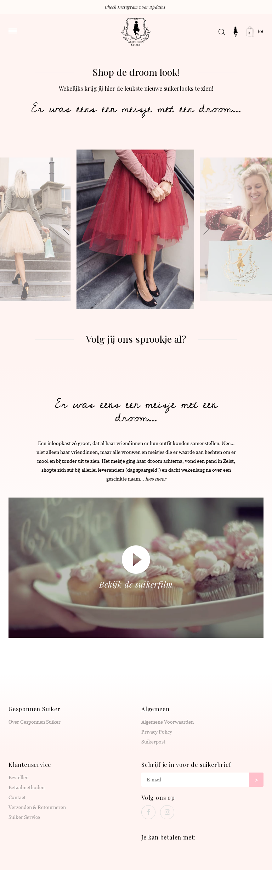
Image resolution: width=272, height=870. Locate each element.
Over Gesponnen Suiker (34, 722)
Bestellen (18, 777)
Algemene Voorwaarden (167, 722)
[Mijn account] (236, 32)
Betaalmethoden (26, 787)
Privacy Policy (156, 732)
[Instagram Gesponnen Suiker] (167, 812)
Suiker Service (24, 817)
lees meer (155, 479)
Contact (17, 797)
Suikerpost (153, 742)
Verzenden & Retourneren (37, 807)
